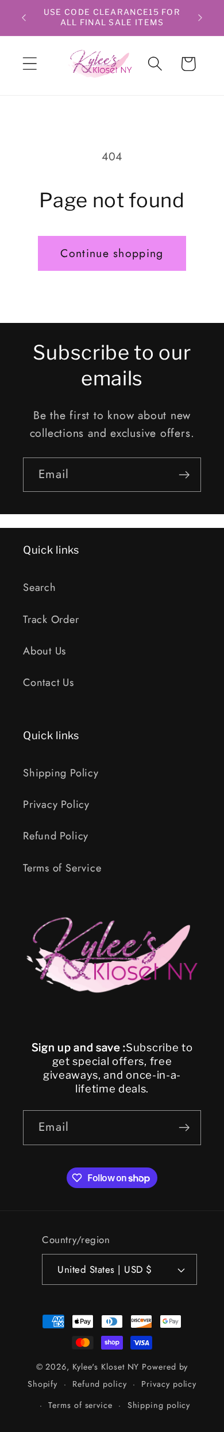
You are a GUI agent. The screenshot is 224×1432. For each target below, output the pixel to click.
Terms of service (80, 1405)
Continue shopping (111, 253)
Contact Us (48, 682)
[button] (29, 64)
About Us (44, 651)
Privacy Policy (56, 804)
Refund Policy (55, 836)
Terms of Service (62, 868)
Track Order (51, 619)
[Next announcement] (200, 17)
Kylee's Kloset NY (105, 1366)
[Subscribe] (184, 474)
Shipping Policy (61, 773)
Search (39, 587)
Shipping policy (159, 1405)
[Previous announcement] (24, 17)
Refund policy (99, 1384)
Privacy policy (168, 1384)
